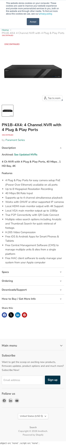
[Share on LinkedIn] (17, 315)
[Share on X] (11, 315)
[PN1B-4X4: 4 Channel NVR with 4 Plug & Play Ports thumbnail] (7, 110)
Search (33, 427)
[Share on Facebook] (4, 315)
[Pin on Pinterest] (24, 315)
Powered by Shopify (33, 434)
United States (31, 416)
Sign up (53, 380)
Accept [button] (33, 21)
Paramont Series (15, 140)
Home (5, 30)
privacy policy (45, 13)
